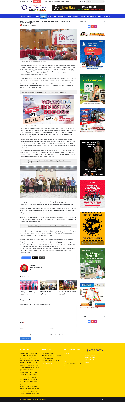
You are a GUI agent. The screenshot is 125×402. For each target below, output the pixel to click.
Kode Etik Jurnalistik (89, 359)
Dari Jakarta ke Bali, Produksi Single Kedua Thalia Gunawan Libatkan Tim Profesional (60, 1)
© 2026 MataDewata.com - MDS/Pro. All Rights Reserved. (33, 399)
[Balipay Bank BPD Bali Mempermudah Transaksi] (48, 285)
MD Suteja (25, 25)
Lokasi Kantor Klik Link (47, 363)
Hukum (54, 16)
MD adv (100, 16)
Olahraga (69, 16)
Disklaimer (87, 362)
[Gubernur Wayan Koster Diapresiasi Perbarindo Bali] (29, 285)
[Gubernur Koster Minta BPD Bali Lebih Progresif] (68, 285)
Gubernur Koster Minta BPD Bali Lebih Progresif (67, 292)
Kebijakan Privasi (89, 360)
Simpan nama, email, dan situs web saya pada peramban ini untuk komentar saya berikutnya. (43, 334)
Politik (49, 16)
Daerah (23, 16)
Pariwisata (36, 16)
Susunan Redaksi (68, 353)
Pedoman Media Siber (90, 357)
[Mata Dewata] (33, 8)
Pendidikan (61, 16)
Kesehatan (75, 16)
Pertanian (83, 16)
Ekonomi (43, 16)
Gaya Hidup (107, 16)
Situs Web (52, 328)
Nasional (29, 16)
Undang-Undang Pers (90, 355)
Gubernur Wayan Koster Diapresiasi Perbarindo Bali (27, 292)
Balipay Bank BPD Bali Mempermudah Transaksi (46, 292)
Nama (22, 322)
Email (22, 328)
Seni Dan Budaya (91, 16)
